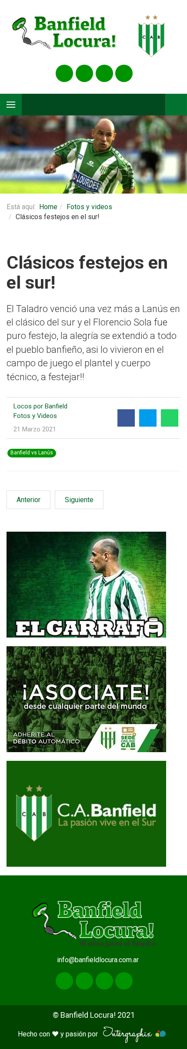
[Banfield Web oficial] (93, 814)
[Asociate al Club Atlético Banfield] (93, 699)
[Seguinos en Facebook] (64, 73)
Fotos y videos (89, 207)
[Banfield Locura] (64, 36)
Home (48, 207)
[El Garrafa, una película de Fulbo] (93, 585)
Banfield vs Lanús (31, 453)
